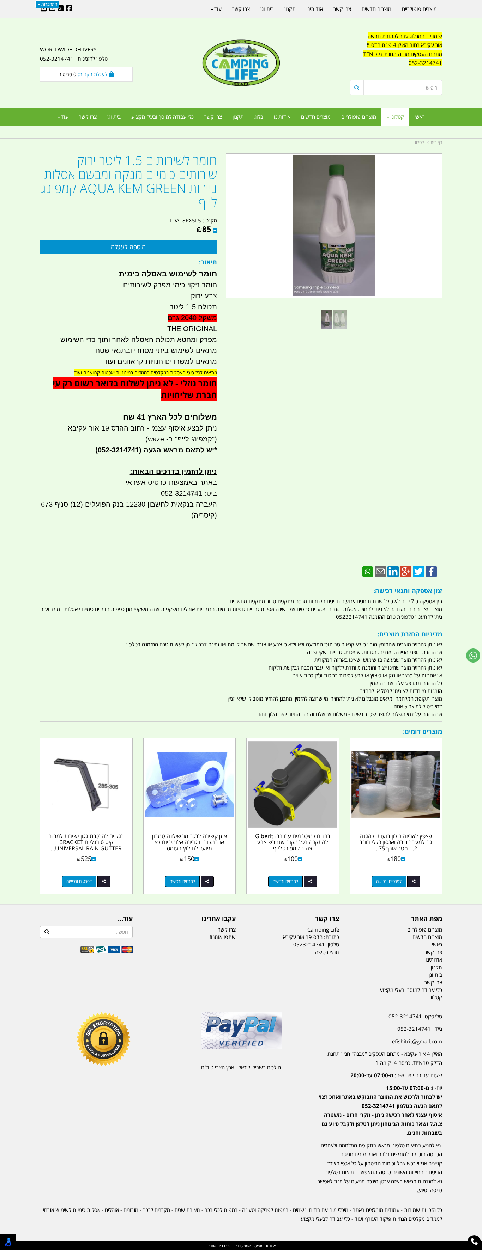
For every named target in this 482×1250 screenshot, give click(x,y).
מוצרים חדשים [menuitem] (316, 116)
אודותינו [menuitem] (282, 116)
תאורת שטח (187, 1209)
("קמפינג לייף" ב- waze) (181, 439)
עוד (64, 116)
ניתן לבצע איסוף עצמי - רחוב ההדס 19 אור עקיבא (142, 428)
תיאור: (208, 262)
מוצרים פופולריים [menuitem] (358, 116)
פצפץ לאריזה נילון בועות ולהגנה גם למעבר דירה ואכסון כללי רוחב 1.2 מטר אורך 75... (395, 842)
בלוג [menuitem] (258, 116)
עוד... (125, 918)
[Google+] (405, 570)
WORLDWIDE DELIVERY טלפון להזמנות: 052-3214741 (74, 54)
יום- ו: (380, 1110)
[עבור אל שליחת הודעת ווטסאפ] (473, 655)
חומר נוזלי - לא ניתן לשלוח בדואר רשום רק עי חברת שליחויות (135, 389)
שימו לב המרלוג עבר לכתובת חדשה (405, 35)
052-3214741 (425, 62)
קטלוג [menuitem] (397, 116)
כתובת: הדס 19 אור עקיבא (311, 936)
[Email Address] (44, 8)
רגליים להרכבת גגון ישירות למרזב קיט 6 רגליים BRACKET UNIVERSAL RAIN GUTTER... (86, 842)
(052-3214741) (117, 450)
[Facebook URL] (69, 8)
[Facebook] (431, 570)
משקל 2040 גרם (192, 318)
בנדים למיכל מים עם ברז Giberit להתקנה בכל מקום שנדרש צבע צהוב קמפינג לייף (292, 842)
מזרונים (130, 1209)
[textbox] (396, 54)
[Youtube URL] (52, 8)
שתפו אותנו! (223, 936)
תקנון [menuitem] (238, 116)
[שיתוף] (413, 881)
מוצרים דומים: (422, 731)
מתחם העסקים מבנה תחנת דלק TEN (402, 53)
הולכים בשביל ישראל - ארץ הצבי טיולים (241, 1067)
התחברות (48, 4)
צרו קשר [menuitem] (213, 116)
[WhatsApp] (367, 570)
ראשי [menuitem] (420, 116)
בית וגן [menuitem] (114, 116)
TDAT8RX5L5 (185, 220)
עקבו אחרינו (218, 918)
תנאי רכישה (327, 952)
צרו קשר (327, 918)
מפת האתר (426, 918)
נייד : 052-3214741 (419, 1028)
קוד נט (231, 1245)
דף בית (436, 142)
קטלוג (419, 142)
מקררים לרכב (156, 1209)
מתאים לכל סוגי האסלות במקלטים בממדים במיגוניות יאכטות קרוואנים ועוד (145, 372)
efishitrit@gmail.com (417, 1041)
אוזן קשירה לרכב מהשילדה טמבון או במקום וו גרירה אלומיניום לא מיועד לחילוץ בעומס (189, 842)
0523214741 (309, 944)
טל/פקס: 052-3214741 (415, 1016)
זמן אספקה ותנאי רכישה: (407, 590)
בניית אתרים (216, 1245)
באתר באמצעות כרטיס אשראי (171, 482)
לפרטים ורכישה (389, 881)
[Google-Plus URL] (61, 8)
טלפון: (332, 944)
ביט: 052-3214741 (189, 493)
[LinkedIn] (393, 570)
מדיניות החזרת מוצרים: (410, 634)
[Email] (380, 570)
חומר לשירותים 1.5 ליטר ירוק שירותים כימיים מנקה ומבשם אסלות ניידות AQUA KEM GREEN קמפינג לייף (129, 181)
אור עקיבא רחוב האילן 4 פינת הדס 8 (404, 44)
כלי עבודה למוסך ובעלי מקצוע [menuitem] (162, 116)
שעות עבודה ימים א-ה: (396, 1075)
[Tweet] (418, 570)
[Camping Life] (241, 63)
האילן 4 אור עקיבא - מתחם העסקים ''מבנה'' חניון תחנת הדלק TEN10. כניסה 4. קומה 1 (384, 1058)
